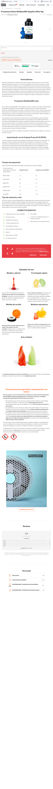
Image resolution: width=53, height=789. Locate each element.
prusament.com (21, 396)
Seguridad (29, 72)
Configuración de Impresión (9, 72)
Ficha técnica (15, 575)
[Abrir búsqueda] (35, 1)
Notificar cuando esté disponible (11, 60)
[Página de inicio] (3, 8)
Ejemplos (21, 72)
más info (50, 60)
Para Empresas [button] (41, 4)
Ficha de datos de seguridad (19, 579)
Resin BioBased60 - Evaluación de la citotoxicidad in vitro (23, 585)
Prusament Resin (9, 8)
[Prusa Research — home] (3, 5)
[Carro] (50, 1)
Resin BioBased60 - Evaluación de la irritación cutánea (25, 590)
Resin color (4, 47)
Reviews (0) (38, 72)
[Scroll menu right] (51, 5)
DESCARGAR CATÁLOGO (26, 509)
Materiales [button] (21, 4)
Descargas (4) (46, 72)
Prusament (10, 14)
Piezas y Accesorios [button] (31, 4)
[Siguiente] (49, 29)
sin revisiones (49, 14)
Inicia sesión (23, 548)
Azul (16, 14)
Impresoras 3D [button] (13, 4)
